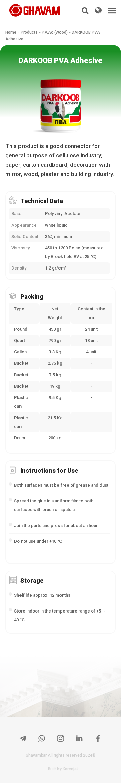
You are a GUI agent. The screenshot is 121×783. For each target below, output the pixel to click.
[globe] (98, 10)
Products (29, 32)
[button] (112, 10)
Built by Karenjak (63, 769)
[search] (85, 10)
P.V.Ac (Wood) (55, 32)
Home (10, 32)
